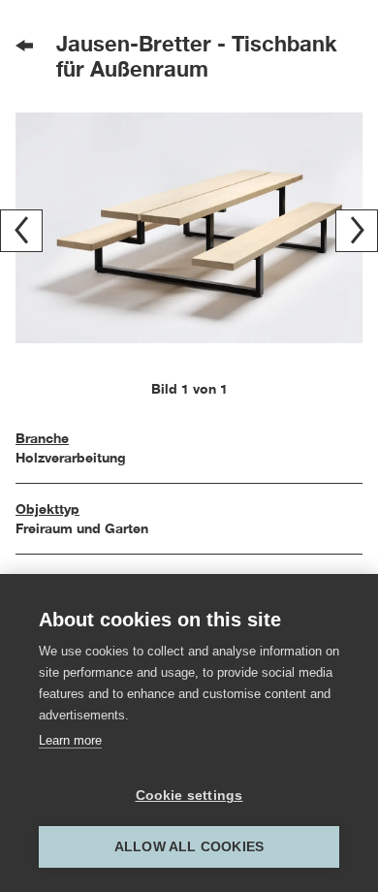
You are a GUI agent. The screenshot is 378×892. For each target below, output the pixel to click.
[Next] (356, 230)
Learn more (70, 740)
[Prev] (21, 230)
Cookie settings (189, 795)
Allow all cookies (189, 847)
